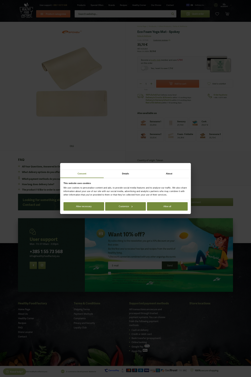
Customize (124, 206)
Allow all (167, 206)
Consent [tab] (82, 173)
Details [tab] (125, 173)
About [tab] (169, 173)
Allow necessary (84, 206)
